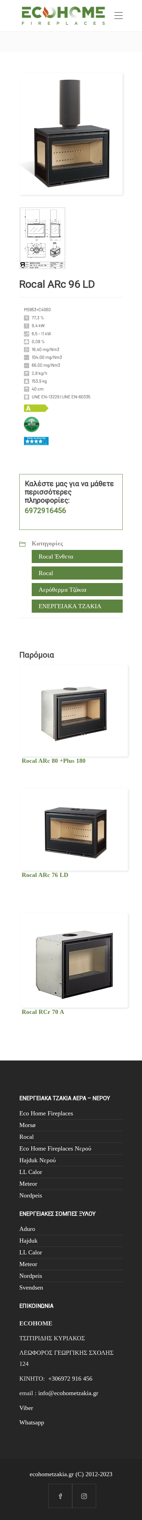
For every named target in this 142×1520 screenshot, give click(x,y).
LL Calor (30, 1172)
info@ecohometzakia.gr (68, 1393)
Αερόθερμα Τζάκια (62, 589)
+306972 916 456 (70, 1378)
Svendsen (31, 1287)
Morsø (27, 1125)
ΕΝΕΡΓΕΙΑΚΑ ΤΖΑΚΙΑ (70, 606)
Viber (26, 1407)
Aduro (27, 1229)
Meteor (28, 1184)
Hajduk (28, 1240)
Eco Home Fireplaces (46, 1113)
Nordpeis (30, 1195)
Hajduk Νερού (37, 1160)
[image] (71, 132)
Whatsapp (31, 1422)
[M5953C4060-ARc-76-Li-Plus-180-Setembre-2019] (42, 237)
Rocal (46, 573)
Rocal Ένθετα (56, 556)
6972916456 (45, 510)
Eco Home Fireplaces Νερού (55, 1148)
